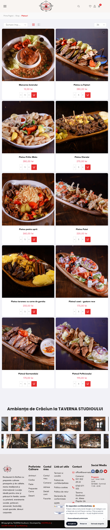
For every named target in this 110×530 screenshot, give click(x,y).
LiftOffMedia (46, 523)
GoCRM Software (8, 525)
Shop (17, 16)
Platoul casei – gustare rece (82, 301)
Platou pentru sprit (28, 229)
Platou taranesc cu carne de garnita (28, 301)
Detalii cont (46, 493)
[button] (34, 95)
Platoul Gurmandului (28, 373)
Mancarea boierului (28, 85)
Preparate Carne (33, 490)
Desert (32, 495)
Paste (31, 484)
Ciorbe (32, 479)
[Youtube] (105, 471)
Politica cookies (61, 487)
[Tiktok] (101, 471)
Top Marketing (21, 525)
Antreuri (32, 475)
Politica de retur (61, 491)
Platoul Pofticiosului (82, 373)
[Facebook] (93, 471)
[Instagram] (97, 471)
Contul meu (46, 477)
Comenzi (47, 482)
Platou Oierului (82, 157)
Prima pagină (8, 16)
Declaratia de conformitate (60, 497)
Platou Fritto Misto (28, 157)
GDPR (57, 503)
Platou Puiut (82, 229)
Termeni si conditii (58, 474)
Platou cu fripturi (82, 85)
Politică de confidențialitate (61, 482)
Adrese (46, 487)
